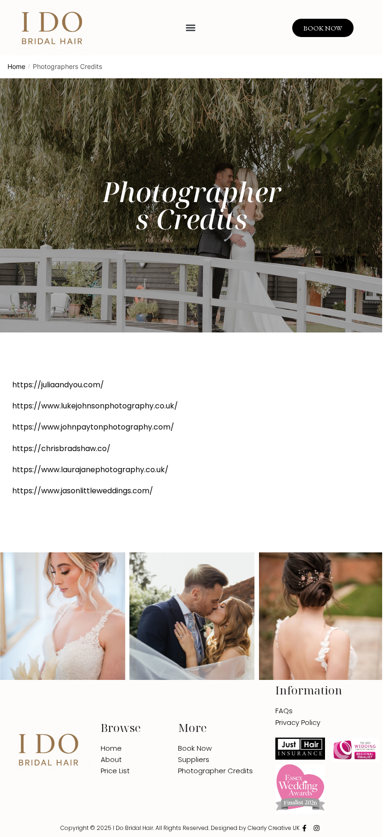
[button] (191, 28)
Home (16, 66)
